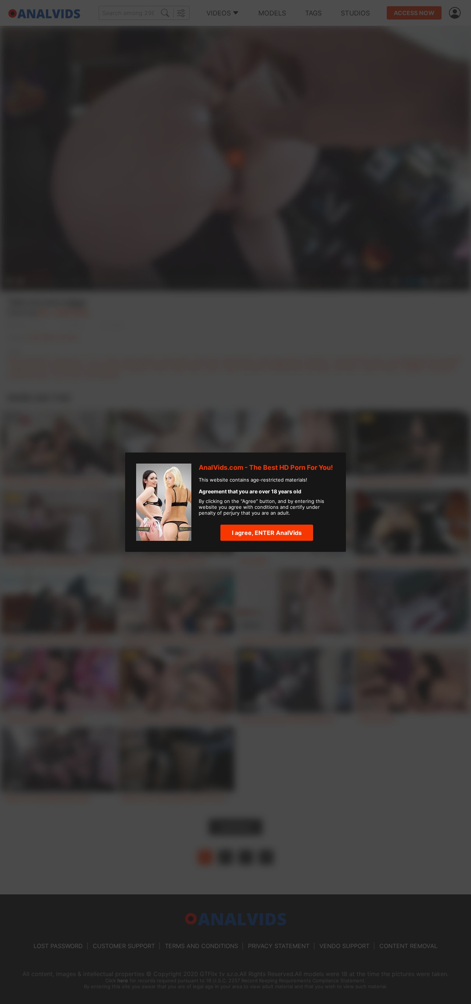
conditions (267, 507)
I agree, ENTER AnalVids (267, 532)
